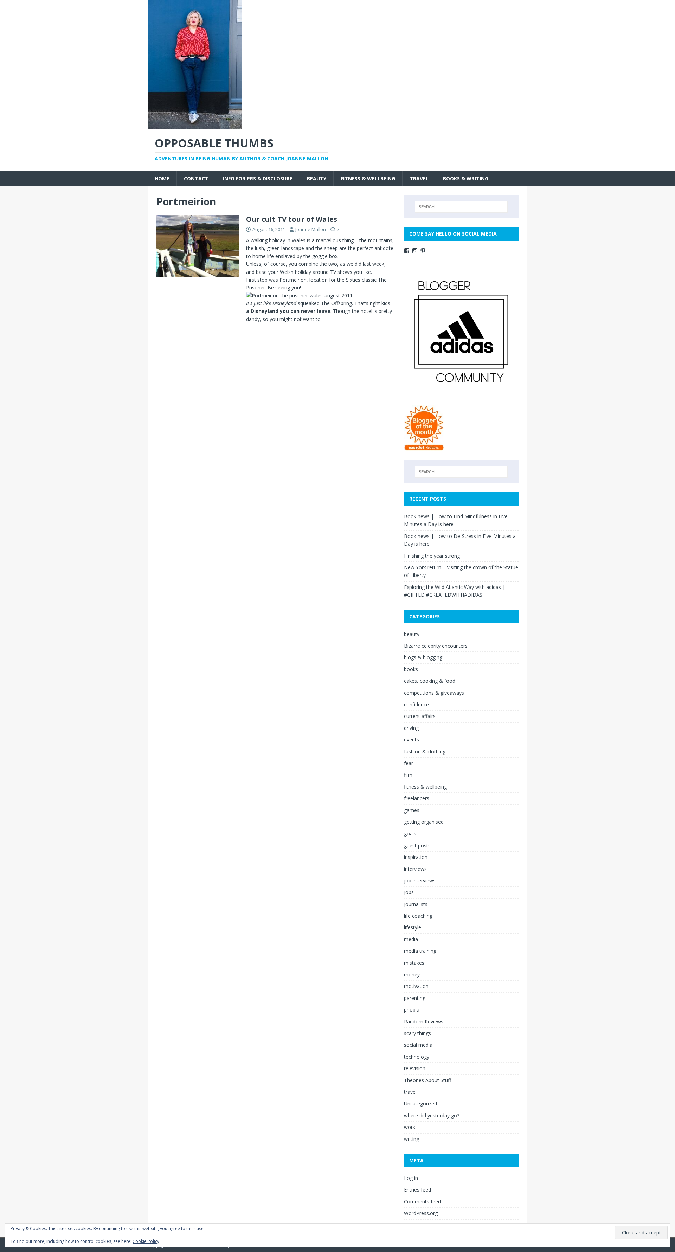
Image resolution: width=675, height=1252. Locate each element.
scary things (417, 1033)
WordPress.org (421, 1213)
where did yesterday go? (431, 1115)
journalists (416, 904)
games (411, 810)
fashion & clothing (424, 751)
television (414, 1068)
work (409, 1127)
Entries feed (417, 1189)
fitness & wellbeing (368, 178)
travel (419, 178)
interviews (415, 869)
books (411, 669)
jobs (409, 892)
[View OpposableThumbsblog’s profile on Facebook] (407, 250)
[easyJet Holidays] (424, 447)
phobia (411, 1009)
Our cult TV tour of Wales (291, 219)
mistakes (414, 962)
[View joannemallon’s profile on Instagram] (415, 250)
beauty (316, 178)
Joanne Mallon (310, 229)
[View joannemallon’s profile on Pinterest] (423, 250)
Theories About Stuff (427, 1080)
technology (416, 1056)
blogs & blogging (423, 657)
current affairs (420, 716)
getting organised (424, 821)
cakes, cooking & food (429, 681)
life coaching (418, 915)
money (412, 974)
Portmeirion (293, 279)
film (408, 774)
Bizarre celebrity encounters (436, 645)
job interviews (420, 880)
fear (408, 763)
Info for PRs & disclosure (257, 178)
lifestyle (412, 927)
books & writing (465, 178)
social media (418, 1044)
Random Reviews (423, 1021)
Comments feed (422, 1201)
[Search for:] (461, 207)
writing (411, 1139)
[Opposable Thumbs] (195, 124)
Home (162, 178)
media (411, 939)
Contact (196, 178)
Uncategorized (420, 1103)
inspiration (416, 857)
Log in (411, 1178)
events (411, 739)
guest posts (417, 845)
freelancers (416, 798)
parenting (414, 998)
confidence (416, 704)
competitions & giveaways (434, 692)
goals (410, 833)
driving (411, 728)
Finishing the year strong (432, 555)
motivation (416, 986)
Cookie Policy (146, 1241)
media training (420, 951)
